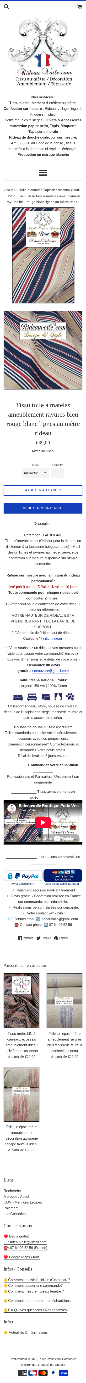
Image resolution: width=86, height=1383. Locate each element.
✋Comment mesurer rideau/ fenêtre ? (34, 1291)
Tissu (35, 465)
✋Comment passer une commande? (33, 1285)
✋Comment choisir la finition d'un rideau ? (37, 1280)
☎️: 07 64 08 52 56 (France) (25, 1248)
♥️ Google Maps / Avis (22, 1257)
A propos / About (16, 1196)
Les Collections (15, 1214)
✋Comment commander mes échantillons (37, 1301)
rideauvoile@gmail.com (50, 671)
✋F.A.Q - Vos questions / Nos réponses (35, 1310)
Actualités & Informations (28, 1332)
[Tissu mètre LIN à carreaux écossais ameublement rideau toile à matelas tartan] (21, 1000)
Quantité (57, 465)
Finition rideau (51, 638)
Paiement (11, 1208)
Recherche (12, 1191)
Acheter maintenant (43, 508)
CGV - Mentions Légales (23, 1202)
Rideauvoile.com (50, 1359)
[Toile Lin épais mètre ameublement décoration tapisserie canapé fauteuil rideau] (21, 1094)
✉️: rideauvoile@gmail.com (25, 1242)
